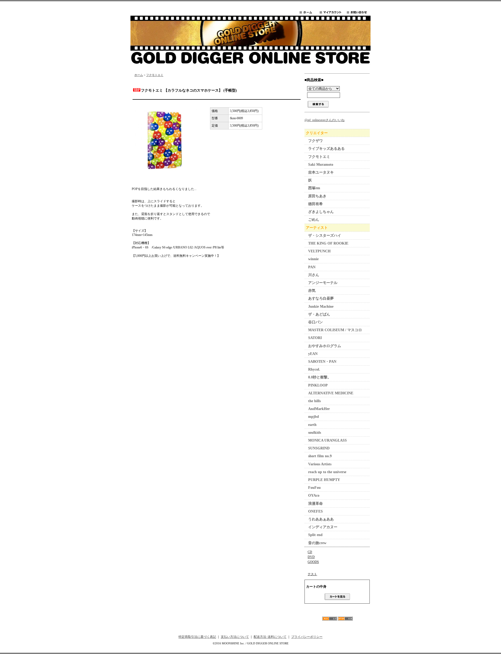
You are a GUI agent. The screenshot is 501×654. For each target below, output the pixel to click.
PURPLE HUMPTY (324, 480)
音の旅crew (317, 543)
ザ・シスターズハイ (324, 235)
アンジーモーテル (322, 283)
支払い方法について (235, 637)
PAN (311, 267)
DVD (311, 557)
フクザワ (315, 141)
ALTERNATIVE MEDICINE (330, 393)
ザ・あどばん (319, 314)
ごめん (313, 220)
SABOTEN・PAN (322, 362)
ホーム (138, 74)
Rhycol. (314, 369)
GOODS (313, 562)
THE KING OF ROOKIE (328, 243)
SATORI (315, 338)
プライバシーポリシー (307, 637)
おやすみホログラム (324, 346)
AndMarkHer (319, 409)
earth (312, 425)
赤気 (311, 291)
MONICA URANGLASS (327, 440)
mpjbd (313, 417)
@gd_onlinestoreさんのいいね (324, 120)
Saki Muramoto (320, 165)
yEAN (313, 354)
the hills (314, 401)
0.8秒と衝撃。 (319, 377)
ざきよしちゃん (321, 212)
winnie (313, 259)
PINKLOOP (318, 385)
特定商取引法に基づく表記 (197, 637)
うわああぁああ (321, 519)
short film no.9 (320, 456)
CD (310, 552)
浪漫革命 (315, 504)
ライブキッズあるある (326, 149)
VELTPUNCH (319, 251)
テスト (312, 574)
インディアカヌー (322, 527)
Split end (315, 535)
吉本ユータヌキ (321, 172)
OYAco (313, 495)
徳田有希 (315, 204)
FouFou (314, 488)
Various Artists (319, 464)
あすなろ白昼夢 (321, 298)
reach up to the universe (327, 472)
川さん (313, 275)
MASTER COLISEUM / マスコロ (335, 330)
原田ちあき (317, 196)
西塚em (314, 188)
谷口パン (315, 322)
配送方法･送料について (270, 637)
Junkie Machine (320, 306)
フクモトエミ (154, 74)
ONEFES (315, 511)
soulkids (314, 433)
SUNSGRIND (319, 448)
